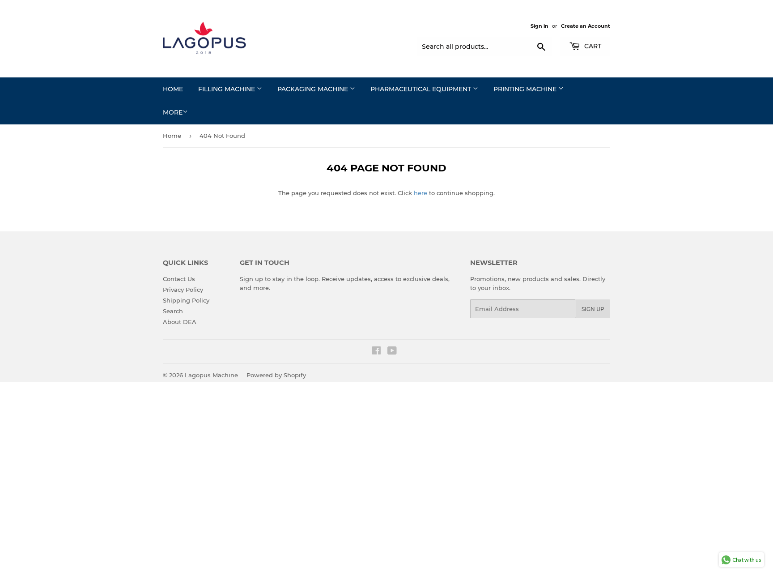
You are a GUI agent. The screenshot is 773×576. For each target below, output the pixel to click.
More (173, 112)
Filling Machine (227, 89)
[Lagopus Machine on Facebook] (376, 351)
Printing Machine (525, 89)
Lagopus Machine (211, 375)
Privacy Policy (183, 289)
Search (173, 311)
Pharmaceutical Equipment (421, 89)
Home (173, 89)
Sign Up (593, 309)
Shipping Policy (186, 300)
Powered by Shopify (276, 375)
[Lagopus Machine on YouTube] (392, 351)
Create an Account (585, 26)
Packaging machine (313, 89)
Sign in (539, 26)
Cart (591, 46)
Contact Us (179, 278)
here (420, 192)
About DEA (179, 321)
